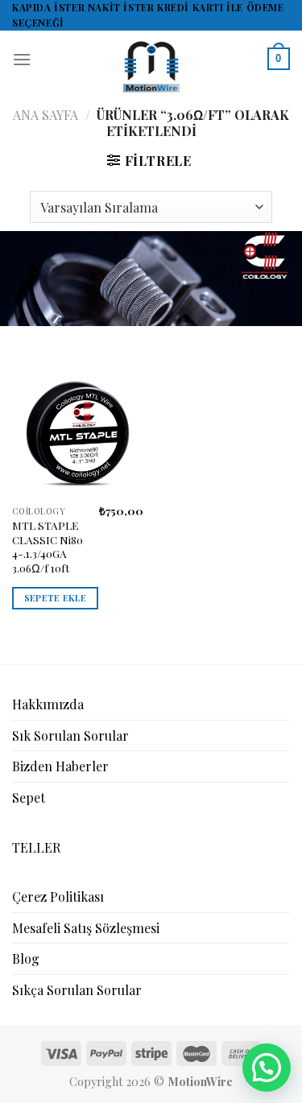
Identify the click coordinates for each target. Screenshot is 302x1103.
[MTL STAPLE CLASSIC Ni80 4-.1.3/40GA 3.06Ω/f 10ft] (77, 432)
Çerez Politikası (58, 896)
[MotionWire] (151, 67)
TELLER (36, 847)
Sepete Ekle (55, 598)
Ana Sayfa (45, 114)
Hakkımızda (48, 704)
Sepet (28, 797)
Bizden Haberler (60, 766)
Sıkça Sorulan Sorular (77, 989)
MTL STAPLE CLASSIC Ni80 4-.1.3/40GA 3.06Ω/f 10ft (47, 546)
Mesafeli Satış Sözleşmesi (85, 927)
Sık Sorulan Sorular (70, 735)
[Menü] (21, 59)
